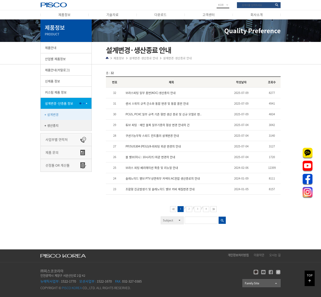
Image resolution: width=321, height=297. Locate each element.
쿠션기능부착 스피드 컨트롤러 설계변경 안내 (152, 135)
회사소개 (256, 14)
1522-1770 (58, 281)
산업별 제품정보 (55, 59)
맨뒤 (214, 209)
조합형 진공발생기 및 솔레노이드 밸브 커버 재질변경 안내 (160, 189)
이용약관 (259, 255)
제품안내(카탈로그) (57, 70)
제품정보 (64, 14)
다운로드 (160, 14)
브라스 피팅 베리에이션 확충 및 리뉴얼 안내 (152, 168)
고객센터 (208, 14)
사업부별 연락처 (56, 139)
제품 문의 (52, 152)
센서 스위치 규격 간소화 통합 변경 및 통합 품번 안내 (157, 103)
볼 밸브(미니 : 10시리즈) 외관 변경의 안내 (150, 157)
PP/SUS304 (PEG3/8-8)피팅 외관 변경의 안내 (153, 146)
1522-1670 (95, 281)
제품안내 (50, 47)
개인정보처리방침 (238, 255)
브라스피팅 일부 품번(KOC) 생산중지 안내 (151, 93)
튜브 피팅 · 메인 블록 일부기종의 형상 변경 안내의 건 (158, 125)
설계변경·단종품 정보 (59, 103)
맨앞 (173, 209)
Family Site (261, 283)
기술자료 (112, 14)
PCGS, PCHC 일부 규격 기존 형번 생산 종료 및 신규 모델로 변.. (164, 114)
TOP (309, 278)
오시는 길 (275, 255)
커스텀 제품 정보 (56, 92)
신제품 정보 (52, 81)
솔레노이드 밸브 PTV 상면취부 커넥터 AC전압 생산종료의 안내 (163, 178)
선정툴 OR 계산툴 (57, 165)
